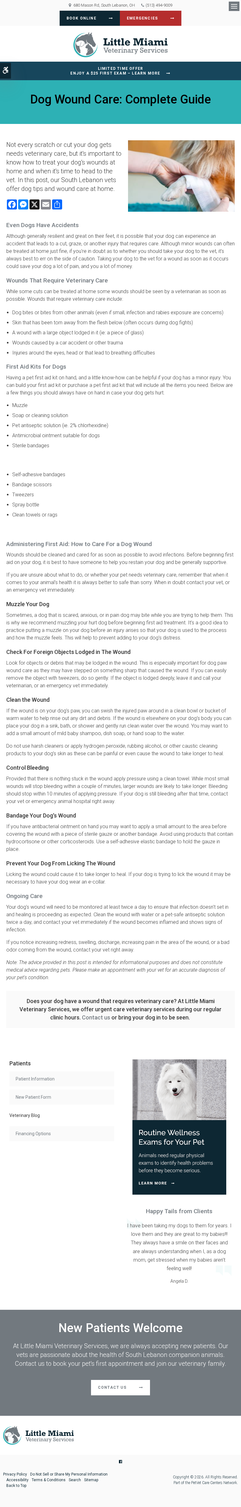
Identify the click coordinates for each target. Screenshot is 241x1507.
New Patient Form (33, 1097)
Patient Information (35, 1078)
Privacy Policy (15, 1474)
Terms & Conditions (49, 1480)
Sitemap (91, 1480)
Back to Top (16, 1485)
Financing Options (33, 1133)
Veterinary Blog (24, 1115)
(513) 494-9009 (159, 5)
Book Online (81, 18)
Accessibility (17, 1480)
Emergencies (142, 18)
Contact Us (112, 1387)
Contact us (96, 1017)
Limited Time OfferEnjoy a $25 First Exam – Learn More (115, 70)
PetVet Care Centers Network (214, 1483)
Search (75, 1480)
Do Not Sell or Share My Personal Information (69, 1474)
